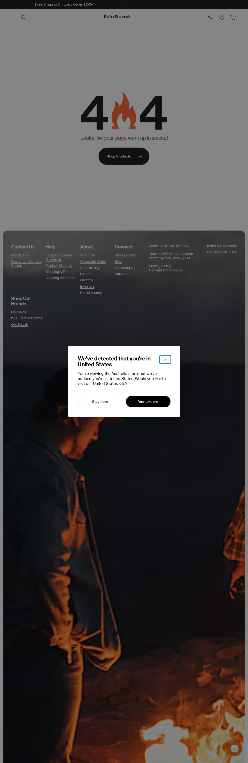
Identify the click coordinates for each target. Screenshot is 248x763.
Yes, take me (148, 401)
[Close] (165, 359)
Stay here (100, 401)
